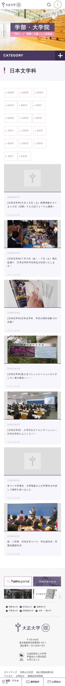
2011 (11, 156)
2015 (40, 130)
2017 (11, 130)
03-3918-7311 (38, 645)
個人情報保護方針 (45, 672)
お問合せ (20, 676)
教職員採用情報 (35, 676)
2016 (25, 130)
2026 (11, 92)
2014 (11, 143)
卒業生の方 (13, 611)
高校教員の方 (28, 611)
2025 (25, 92)
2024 (40, 92)
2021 (39, 105)
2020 (11, 118)
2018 (39, 118)
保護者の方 (41, 607)
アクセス (8, 676)
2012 (40, 143)
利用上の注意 (26, 672)
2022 (24, 105)
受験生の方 (13, 607)
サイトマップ (10, 672)
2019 (25, 118)
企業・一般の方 (44, 611)
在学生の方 (27, 607)
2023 (11, 105)
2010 (24, 156)
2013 (25, 143)
